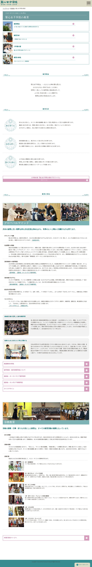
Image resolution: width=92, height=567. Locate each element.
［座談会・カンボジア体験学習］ (28, 284)
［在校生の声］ (35, 240)
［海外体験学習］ (13, 284)
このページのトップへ (83, 564)
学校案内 (12, 8)
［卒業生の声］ (24, 305)
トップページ (6, 8)
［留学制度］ (12, 272)
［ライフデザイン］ (14, 305)
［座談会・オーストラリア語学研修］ (26, 272)
